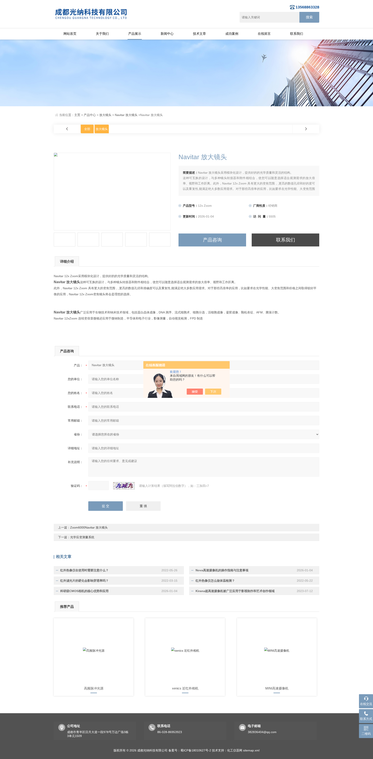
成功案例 (231, 33)
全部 (87, 129)
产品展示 (134, 33)
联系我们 (296, 33)
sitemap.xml (251, 750)
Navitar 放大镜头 (126, 115)
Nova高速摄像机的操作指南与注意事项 (222, 570)
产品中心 (90, 115)
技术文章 (199, 33)
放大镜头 (105, 115)
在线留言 (264, 33)
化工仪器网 (234, 750)
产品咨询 (212, 240)
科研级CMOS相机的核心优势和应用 (84, 591)
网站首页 (69, 33)
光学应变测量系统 (82, 537)
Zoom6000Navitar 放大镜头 (89, 527)
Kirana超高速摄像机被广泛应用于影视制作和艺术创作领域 (235, 591)
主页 (77, 115)
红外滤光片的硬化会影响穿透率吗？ (84, 580)
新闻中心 (167, 33)
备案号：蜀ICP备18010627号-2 (189, 750)
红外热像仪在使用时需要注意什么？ (84, 570)
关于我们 (102, 33)
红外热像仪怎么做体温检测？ (215, 580)
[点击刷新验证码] (124, 485)
